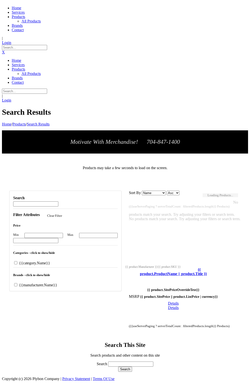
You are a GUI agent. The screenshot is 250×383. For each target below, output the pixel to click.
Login (6, 43)
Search (102, 364)
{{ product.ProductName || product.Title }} (173, 272)
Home (6, 124)
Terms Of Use (104, 379)
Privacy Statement (76, 379)
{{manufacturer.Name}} (37, 285)
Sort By (135, 193)
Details (173, 303)
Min (16, 235)
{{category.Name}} (34, 263)
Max (70, 235)
